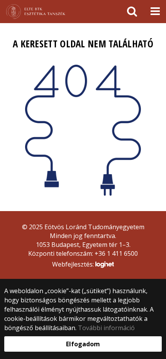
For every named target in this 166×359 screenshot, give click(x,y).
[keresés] (132, 11)
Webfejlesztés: (73, 264)
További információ (106, 328)
